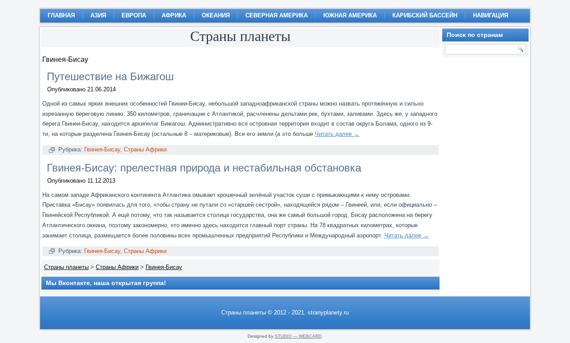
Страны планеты (66, 267)
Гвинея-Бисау (102, 149)
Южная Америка (350, 15)
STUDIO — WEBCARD (298, 336)
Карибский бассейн (424, 15)
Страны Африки (145, 149)
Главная (61, 15)
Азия (98, 15)
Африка (174, 15)
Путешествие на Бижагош (110, 76)
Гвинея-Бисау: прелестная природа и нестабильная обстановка (204, 168)
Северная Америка (276, 15)
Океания (216, 15)
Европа (134, 15)
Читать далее (337, 134)
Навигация (490, 15)
